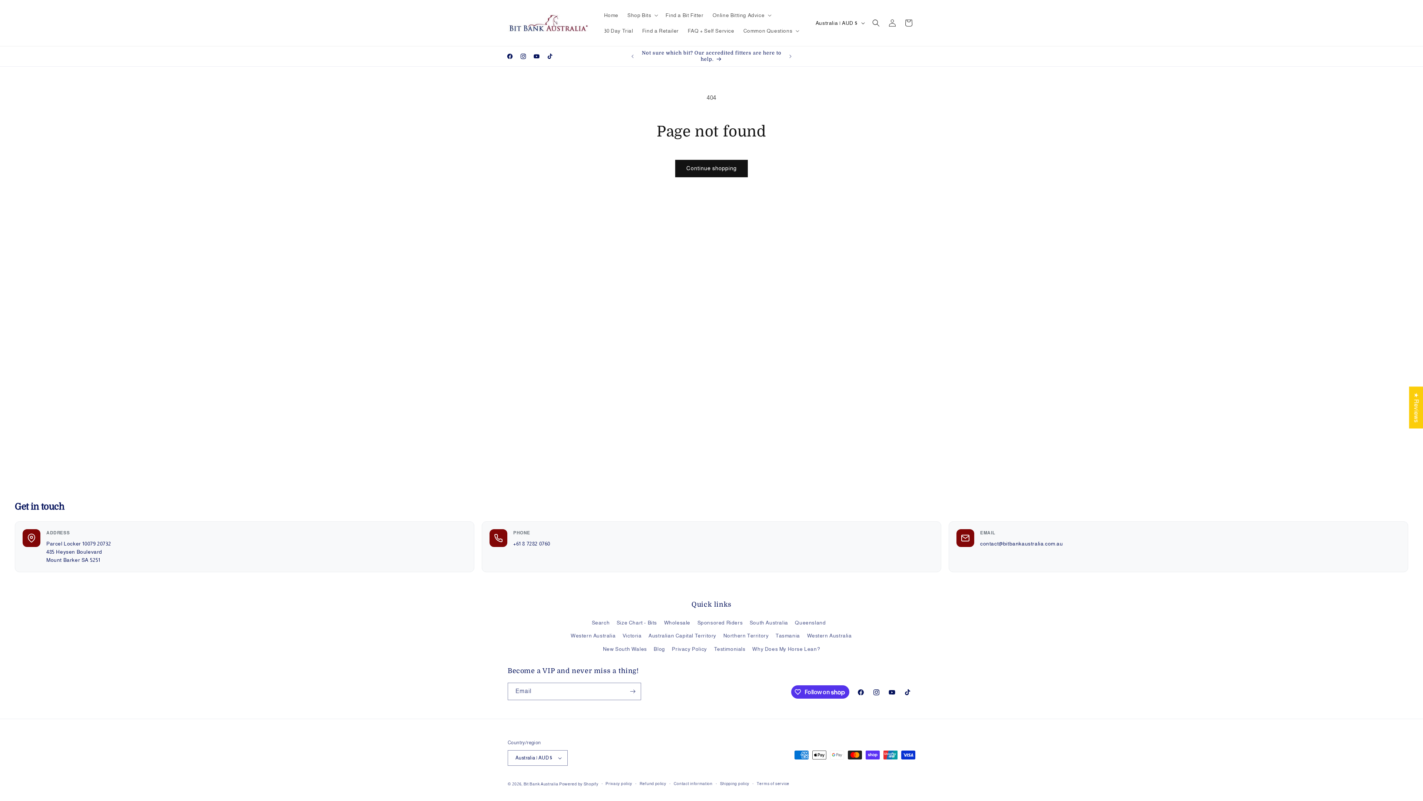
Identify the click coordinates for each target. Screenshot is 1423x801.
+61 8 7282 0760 (531, 544)
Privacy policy (619, 783)
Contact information (693, 783)
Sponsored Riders (720, 623)
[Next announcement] (790, 56)
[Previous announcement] (632, 56)
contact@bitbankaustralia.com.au (1021, 544)
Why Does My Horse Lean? (786, 649)
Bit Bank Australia (541, 784)
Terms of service (773, 783)
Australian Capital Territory (682, 636)
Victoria (632, 636)
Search (601, 623)
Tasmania (788, 636)
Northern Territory (746, 636)
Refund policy (653, 783)
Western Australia (593, 636)
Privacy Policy (689, 649)
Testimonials (730, 649)
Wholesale (677, 623)
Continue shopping (711, 168)
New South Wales (625, 649)
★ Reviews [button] (1416, 407)
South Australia (769, 623)
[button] (642, 15)
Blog (659, 649)
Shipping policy (735, 783)
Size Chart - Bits (637, 623)
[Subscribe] (632, 691)
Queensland (810, 623)
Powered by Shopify (578, 784)
